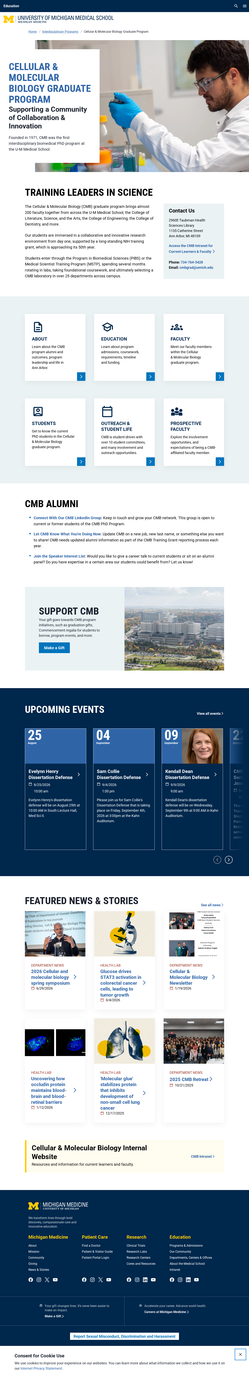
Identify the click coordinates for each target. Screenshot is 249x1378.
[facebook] (30, 1280)
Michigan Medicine (48, 1237)
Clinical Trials (136, 1245)
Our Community (180, 1251)
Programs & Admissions (186, 1245)
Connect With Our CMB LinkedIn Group (67, 518)
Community (36, 1257)
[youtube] (55, 1280)
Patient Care (95, 1237)
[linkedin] (145, 1280)
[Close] (240, 1354)
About (32, 1245)
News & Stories (38, 1270)
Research (136, 1237)
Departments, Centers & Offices (191, 1257)
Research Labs (137, 1251)
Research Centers (138, 1257)
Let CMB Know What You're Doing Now (67, 534)
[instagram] (39, 1280)
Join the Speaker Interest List (59, 556)
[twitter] (47, 1280)
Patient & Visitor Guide (97, 1251)
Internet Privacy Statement (41, 1368)
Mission (33, 1251)
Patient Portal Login (95, 1257)
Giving (32, 1264)
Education (180, 1237)
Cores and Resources (141, 1264)
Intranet (175, 1270)
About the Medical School (187, 1264)
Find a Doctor (91, 1245)
